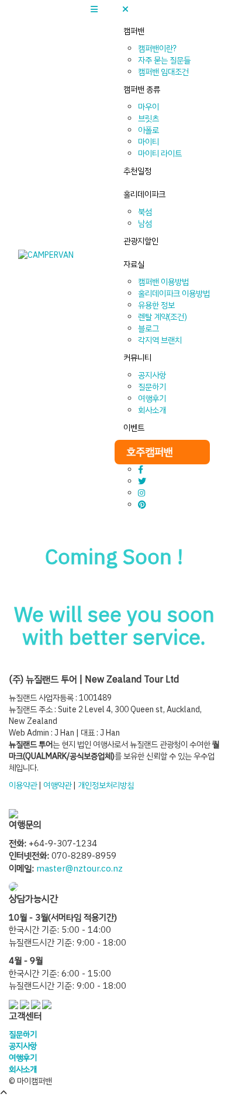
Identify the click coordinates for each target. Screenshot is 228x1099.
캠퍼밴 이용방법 (163, 282)
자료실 (133, 264)
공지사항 (152, 375)
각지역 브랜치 (160, 340)
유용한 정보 (156, 305)
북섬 (145, 212)
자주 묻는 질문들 (164, 60)
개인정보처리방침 (106, 785)
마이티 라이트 (160, 154)
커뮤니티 (137, 358)
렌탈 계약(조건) (162, 317)
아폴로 (148, 130)
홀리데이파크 (144, 194)
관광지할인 (140, 241)
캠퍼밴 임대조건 (163, 72)
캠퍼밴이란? (157, 49)
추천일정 (137, 171)
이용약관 (23, 785)
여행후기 (152, 399)
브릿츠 (148, 119)
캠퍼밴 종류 (141, 89)
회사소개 (152, 410)
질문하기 (152, 387)
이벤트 (133, 428)
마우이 (148, 107)
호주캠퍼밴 (149, 452)
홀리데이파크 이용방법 (174, 294)
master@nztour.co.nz (79, 868)
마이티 (148, 142)
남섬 (145, 224)
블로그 (148, 329)
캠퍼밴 (133, 31)
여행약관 (57, 785)
